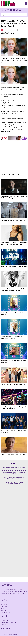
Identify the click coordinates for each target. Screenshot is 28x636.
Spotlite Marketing (13, 634)
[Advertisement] (14, 156)
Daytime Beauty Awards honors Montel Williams (12, 313)
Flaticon (3, 624)
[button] (26, 3)
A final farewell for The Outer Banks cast (13, 384)
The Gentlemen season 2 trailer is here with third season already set (14, 197)
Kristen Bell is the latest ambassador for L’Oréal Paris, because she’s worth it (13, 289)
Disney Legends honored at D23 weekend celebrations (13, 431)
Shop (2, 608)
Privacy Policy (5, 620)
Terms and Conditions (8, 622)
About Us (4, 604)
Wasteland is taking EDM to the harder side (14, 266)
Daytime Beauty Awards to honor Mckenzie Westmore (13, 361)
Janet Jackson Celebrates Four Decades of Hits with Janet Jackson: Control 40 (14, 243)
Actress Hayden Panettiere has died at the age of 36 (13, 455)
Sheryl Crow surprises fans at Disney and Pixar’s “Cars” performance (13, 407)
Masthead (4, 606)
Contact (3, 610)
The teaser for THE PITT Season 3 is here (13, 220)
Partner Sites (5, 612)
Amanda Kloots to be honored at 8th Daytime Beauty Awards (12, 337)
